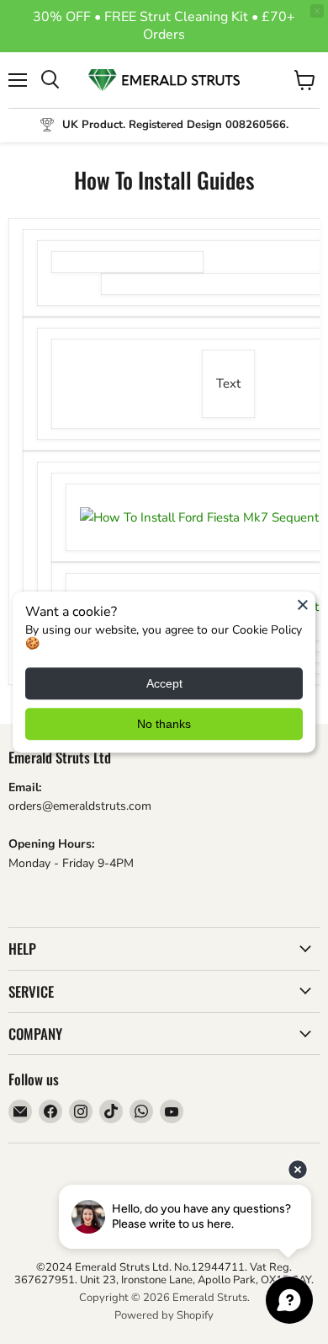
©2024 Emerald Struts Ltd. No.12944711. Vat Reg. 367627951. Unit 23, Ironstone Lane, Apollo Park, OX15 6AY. (164, 1274)
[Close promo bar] (317, 11)
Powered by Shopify (164, 1315)
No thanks (164, 724)
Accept (164, 683)
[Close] (302, 604)
